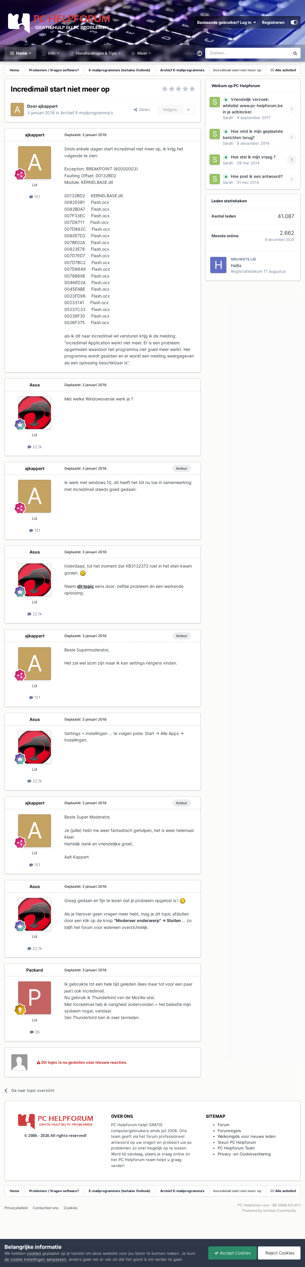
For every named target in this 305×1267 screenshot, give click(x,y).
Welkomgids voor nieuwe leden (247, 1136)
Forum (223, 1124)
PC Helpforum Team (236, 1148)
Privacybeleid (15, 1208)
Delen (143, 109)
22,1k (36, 446)
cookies (34, 1253)
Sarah (228, 117)
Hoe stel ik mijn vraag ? (253, 157)
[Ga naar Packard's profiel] (34, 997)
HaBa (236, 265)
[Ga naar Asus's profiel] (34, 412)
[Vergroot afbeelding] (83, 572)
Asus (34, 384)
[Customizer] (294, 22)
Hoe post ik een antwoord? (257, 176)
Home (21, 53)
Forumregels (229, 1130)
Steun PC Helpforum (237, 1142)
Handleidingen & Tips (96, 53)
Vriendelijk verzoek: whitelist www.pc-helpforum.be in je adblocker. (253, 105)
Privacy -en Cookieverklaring (244, 1154)
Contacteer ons (45, 1208)
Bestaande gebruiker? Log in (225, 22)
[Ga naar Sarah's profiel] (215, 102)
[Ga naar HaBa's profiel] (218, 265)
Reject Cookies (279, 1252)
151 (36, 196)
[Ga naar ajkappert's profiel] (17, 109)
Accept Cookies (234, 1252)
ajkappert (47, 106)
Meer (142, 53)
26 (37, 1031)
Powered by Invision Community (269, 1210)
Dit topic (275, 53)
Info (51, 53)
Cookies (70, 1208)
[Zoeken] (295, 53)
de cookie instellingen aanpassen (35, 1259)
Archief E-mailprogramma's (86, 112)
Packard (34, 969)
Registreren (273, 22)
